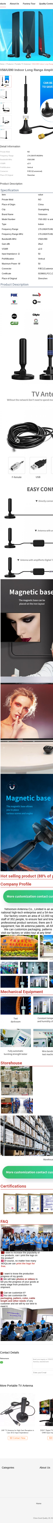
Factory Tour (29, 4)
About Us (14, 4)
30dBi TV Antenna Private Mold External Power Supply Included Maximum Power (18, 1431)
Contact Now (19, 1438)
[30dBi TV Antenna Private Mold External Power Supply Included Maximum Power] (17, 1409)
